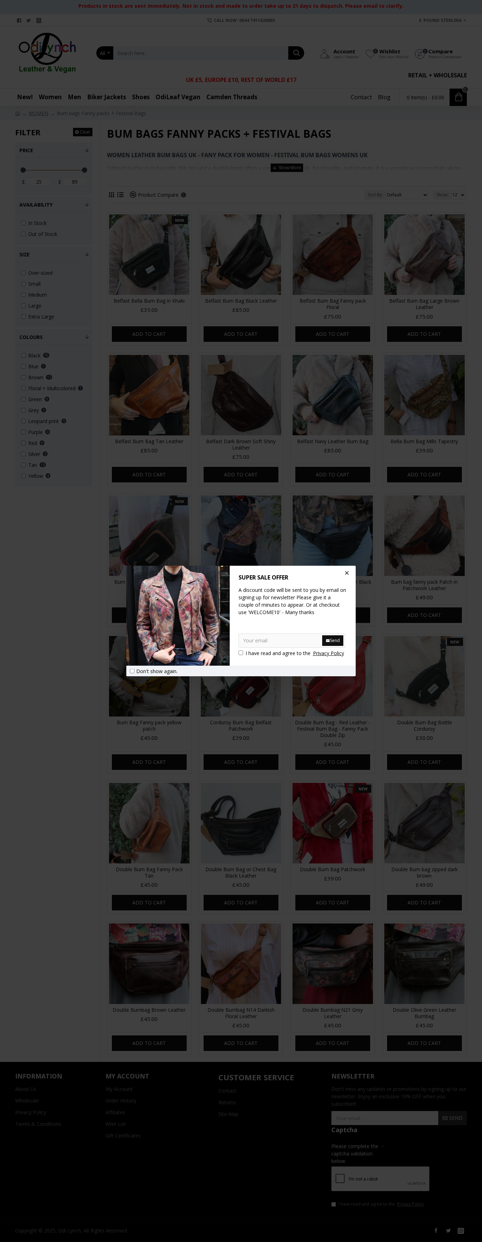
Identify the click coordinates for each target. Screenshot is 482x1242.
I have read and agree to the (295, 653)
